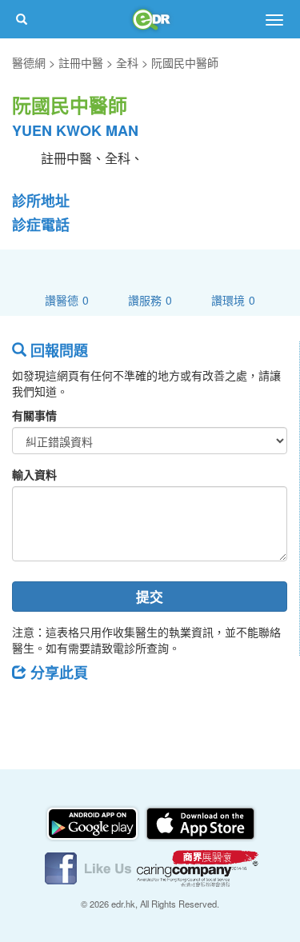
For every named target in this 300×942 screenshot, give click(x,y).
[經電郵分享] (156, 708)
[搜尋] (21, 19)
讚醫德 (67, 299)
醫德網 (29, 62)
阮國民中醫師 (184, 62)
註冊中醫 (80, 62)
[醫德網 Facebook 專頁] (89, 867)
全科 (127, 62)
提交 (149, 596)
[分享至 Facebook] (31, 708)
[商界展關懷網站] (197, 867)
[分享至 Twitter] (73, 708)
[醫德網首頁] (150, 19)
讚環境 (233, 299)
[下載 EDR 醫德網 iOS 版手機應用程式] (200, 822)
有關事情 (34, 415)
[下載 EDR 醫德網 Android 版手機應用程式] (93, 822)
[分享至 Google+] (114, 708)
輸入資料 (34, 474)
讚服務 (150, 299)
